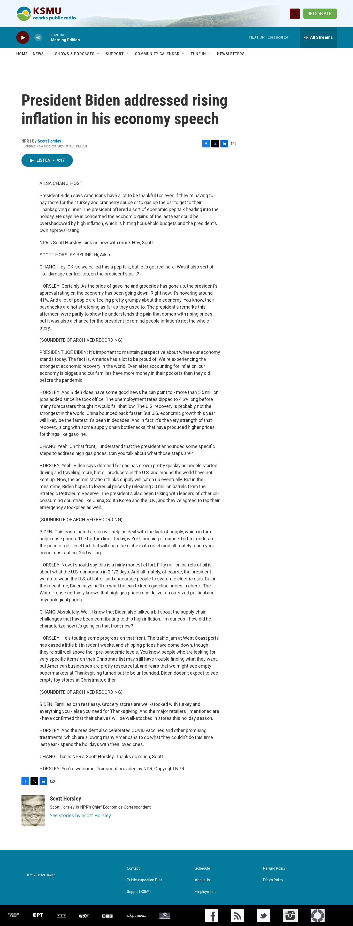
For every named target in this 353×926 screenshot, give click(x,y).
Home (22, 54)
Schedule (202, 868)
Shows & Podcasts (75, 54)
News (38, 54)
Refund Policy (274, 868)
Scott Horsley (49, 141)
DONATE (322, 13)
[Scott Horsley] (33, 810)
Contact (133, 868)
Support (115, 54)
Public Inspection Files (144, 880)
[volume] (38, 37)
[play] (23, 38)
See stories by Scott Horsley (80, 815)
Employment (205, 892)
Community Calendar (157, 54)
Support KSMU (139, 892)
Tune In (198, 54)
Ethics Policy (273, 880)
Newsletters (231, 54)
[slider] (46, 37)
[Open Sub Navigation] (48, 54)
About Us (202, 880)
